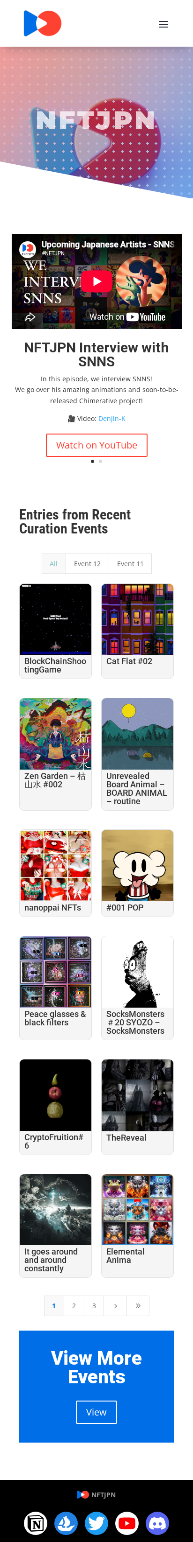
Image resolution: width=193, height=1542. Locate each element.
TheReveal (126, 1137)
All (54, 563)
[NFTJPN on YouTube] (127, 1523)
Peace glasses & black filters (55, 1018)
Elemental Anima (125, 1256)
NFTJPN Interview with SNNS (96, 354)
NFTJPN (103, 1494)
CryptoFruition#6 (53, 1141)
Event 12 (87, 563)
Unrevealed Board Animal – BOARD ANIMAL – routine (136, 788)
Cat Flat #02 (129, 661)
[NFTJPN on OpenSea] (66, 1523)
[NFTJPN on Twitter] (96, 1523)
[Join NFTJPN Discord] (157, 1523)
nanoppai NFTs (52, 907)
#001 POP (124, 907)
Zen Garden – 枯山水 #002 (55, 780)
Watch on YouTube (96, 445)
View (96, 1412)
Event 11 (130, 563)
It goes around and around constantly (51, 1260)
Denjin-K (112, 418)
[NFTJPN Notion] (35, 1523)
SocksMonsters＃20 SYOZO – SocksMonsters (135, 1022)
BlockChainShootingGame (55, 665)
